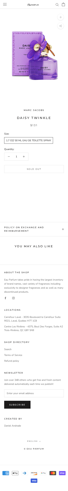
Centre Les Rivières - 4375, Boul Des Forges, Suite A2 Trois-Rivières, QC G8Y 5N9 (33, 328)
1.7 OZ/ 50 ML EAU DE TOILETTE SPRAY (28, 140)
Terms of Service (13, 355)
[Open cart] (63, 4)
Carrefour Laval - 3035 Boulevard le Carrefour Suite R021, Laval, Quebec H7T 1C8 (32, 318)
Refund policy (11, 361)
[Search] (57, 4)
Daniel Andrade (12, 425)
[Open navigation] (5, 4)
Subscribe (17, 404)
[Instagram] (13, 298)
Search (8, 349)
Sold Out (34, 169)
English (32, 441)
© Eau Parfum (34, 449)
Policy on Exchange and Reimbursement (24, 229)
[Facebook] (5, 298)
